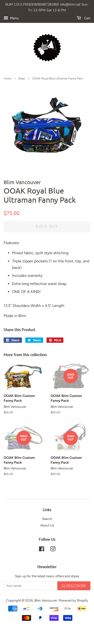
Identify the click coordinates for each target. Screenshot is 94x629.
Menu (14, 18)
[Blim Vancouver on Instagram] (52, 550)
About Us (47, 525)
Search (47, 519)
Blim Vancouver (45, 600)
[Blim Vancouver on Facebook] (41, 550)
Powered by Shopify (73, 600)
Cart (86, 18)
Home (7, 78)
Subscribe (73, 586)
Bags (22, 78)
